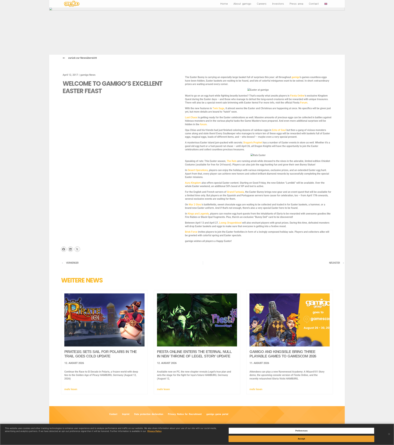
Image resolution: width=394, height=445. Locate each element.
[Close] (389, 434)
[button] (63, 249)
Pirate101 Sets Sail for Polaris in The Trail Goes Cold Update (100, 354)
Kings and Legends (198, 213)
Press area (296, 3)
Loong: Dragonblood (230, 222)
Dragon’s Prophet (252, 142)
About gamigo (242, 3)
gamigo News (87, 74)
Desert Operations (198, 170)
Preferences (301, 430)
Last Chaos (191, 117)
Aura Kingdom (193, 182)
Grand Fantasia (235, 191)
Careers (261, 3)
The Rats (232, 161)
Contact (314, 3)
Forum (303, 102)
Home (224, 3)
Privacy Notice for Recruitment (185, 414)
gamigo (295, 77)
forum (203, 124)
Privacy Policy (154, 431)
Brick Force (191, 231)
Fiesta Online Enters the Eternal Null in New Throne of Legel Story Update (194, 354)
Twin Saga (218, 108)
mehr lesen (70, 389)
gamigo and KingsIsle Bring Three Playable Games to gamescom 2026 (282, 354)
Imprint (125, 414)
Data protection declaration (148, 414)
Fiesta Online (297, 95)
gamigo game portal (217, 414)
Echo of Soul (279, 130)
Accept (301, 438)
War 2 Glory (195, 204)
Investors (278, 3)
